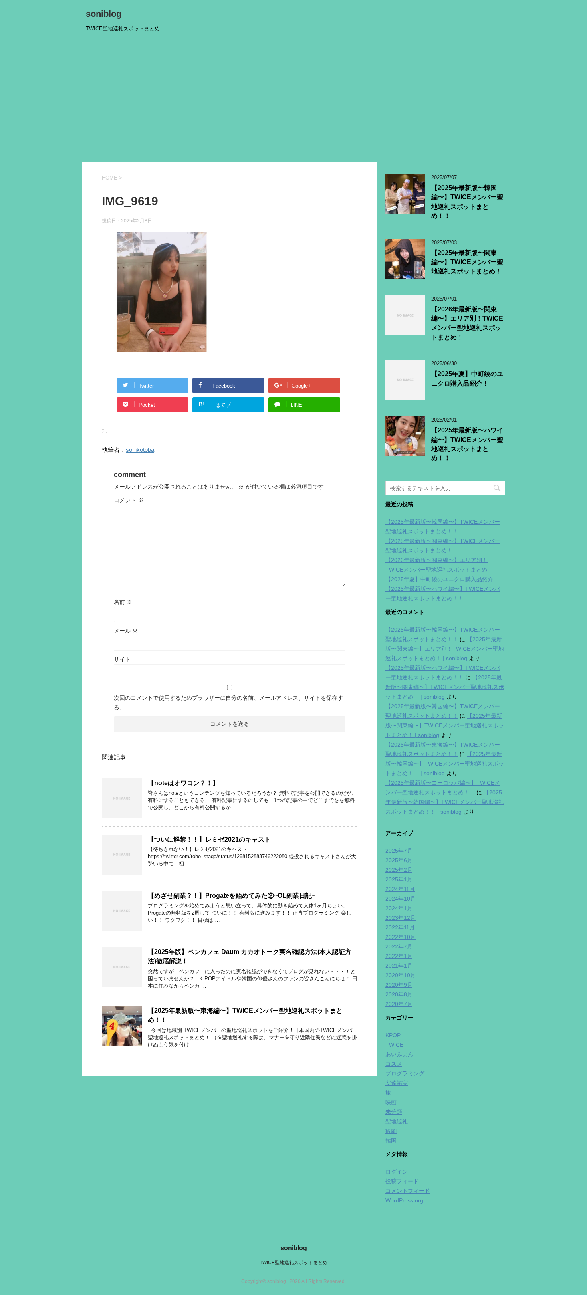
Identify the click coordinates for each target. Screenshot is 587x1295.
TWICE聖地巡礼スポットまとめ (293, 1262)
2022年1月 (398, 956)
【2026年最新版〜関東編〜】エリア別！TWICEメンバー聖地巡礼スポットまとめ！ (467, 323)
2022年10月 (400, 937)
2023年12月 (400, 918)
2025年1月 (398, 879)
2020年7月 (398, 1004)
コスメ (393, 1064)
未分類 (393, 1112)
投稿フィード (402, 1181)
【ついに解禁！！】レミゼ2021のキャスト (209, 839)
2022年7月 (398, 946)
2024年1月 (398, 908)
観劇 (391, 1131)
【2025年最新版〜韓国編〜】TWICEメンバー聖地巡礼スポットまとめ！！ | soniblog (444, 763)
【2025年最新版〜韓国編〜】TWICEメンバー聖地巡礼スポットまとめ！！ (467, 201)
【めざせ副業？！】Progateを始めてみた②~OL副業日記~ (231, 895)
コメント (128, 500)
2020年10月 (400, 975)
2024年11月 (400, 889)
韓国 (391, 1140)
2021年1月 (398, 965)
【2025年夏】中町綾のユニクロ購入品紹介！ (442, 579)
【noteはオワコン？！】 (183, 783)
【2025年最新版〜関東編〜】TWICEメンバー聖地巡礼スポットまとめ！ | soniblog (444, 687)
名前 (123, 602)
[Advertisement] (293, 102)
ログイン (396, 1171)
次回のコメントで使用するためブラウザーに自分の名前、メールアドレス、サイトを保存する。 (228, 703)
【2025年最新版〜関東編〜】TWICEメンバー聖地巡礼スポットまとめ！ (467, 262)
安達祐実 (396, 1083)
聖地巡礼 (396, 1121)
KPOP (393, 1035)
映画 (391, 1102)
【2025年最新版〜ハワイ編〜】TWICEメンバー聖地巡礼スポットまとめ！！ (467, 444)
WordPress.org (404, 1200)
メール (126, 631)
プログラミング (404, 1073)
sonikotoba (140, 449)
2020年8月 (398, 994)
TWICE (394, 1045)
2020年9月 (398, 985)
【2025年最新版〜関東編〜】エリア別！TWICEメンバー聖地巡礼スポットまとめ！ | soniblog (444, 648)
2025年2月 (398, 870)
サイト (122, 659)
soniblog (103, 14)
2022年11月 (400, 927)
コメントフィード (407, 1191)
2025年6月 (398, 860)
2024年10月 (400, 898)
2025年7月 (398, 850)
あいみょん (399, 1054)
